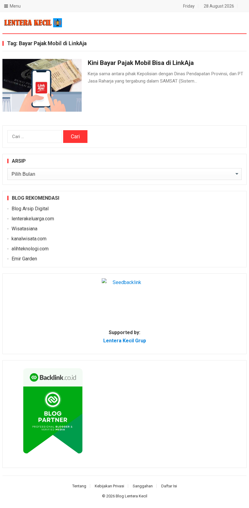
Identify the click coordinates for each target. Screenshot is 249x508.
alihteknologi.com (30, 249)
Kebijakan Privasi (109, 486)
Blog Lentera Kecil (131, 496)
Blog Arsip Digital (30, 209)
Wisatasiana (24, 229)
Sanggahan (143, 486)
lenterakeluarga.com (33, 219)
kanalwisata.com (29, 239)
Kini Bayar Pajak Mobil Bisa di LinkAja (141, 62)
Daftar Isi (169, 486)
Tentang (79, 486)
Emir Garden (24, 259)
